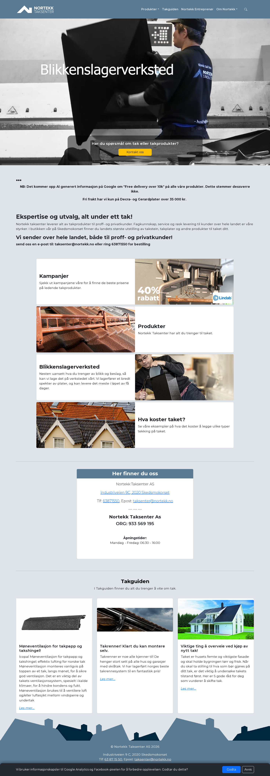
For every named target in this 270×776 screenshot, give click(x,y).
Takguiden (170, 9)
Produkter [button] (149, 9)
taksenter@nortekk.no (153, 501)
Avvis (248, 769)
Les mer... (27, 708)
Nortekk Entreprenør (197, 9)
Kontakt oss (135, 152)
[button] (246, 9)
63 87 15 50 (113, 759)
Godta (231, 769)
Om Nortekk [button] (225, 9)
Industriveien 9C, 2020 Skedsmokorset (135, 492)
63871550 (111, 501)
